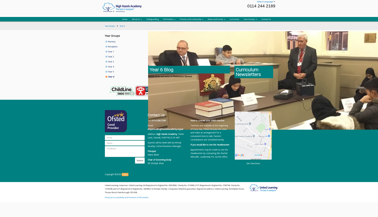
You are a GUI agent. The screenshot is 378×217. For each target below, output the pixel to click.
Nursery (111, 41)
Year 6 (110, 76)
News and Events (216, 19)
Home (124, 19)
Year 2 (110, 56)
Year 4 (110, 66)
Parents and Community (191, 19)
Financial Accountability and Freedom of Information (127, 197)
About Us (136, 19)
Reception (112, 46)
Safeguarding (152, 19)
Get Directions (253, 163)
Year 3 (110, 61)
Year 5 (110, 71)
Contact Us (266, 19)
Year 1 (110, 51)
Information (168, 19)
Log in (125, 174)
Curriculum (234, 19)
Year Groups (249, 19)
